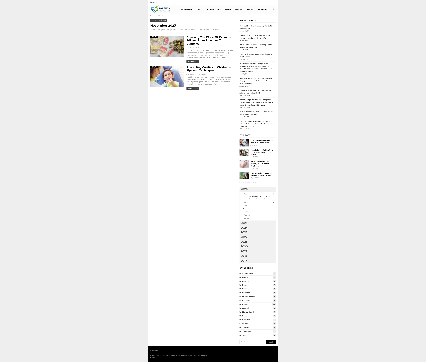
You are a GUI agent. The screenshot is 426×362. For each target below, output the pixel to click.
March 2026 (193, 30)
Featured (246, 293)
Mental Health (248, 312)
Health (228, 9)
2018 (244, 256)
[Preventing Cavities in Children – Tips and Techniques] (167, 76)
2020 (244, 246)
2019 (244, 251)
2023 (244, 232)
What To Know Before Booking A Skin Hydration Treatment (261, 164)
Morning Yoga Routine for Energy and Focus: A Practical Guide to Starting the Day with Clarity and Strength (256, 102)
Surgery (245, 324)
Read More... (192, 61)
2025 (244, 223)
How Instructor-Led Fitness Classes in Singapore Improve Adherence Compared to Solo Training (257, 81)
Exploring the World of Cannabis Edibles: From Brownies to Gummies (209, 40)
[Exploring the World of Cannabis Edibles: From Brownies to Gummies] (167, 46)
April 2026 (183, 30)
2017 (244, 260)
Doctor (245, 285)
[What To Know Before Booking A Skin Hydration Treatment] (244, 164)
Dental (200, 9)
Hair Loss (246, 301)
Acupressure (187, 9)
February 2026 (205, 30)
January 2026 (216, 30)
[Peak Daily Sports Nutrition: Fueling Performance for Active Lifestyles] (244, 152)
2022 (244, 237)
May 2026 (174, 30)
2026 (244, 189)
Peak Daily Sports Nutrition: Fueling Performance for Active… (261, 152)
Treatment (262, 9)
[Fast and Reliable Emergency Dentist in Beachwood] (244, 142)
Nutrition (246, 320)
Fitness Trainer (214, 9)
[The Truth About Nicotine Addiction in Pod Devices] (244, 175)
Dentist (245, 281)
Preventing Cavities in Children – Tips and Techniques (208, 69)
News (244, 316)
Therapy (249, 9)
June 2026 (165, 30)
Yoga (244, 335)
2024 (244, 227)
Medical (238, 9)
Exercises (246, 289)
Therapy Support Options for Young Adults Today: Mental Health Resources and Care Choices (256, 124)
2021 (244, 241)
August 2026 (155, 30)
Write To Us (153, 2)
